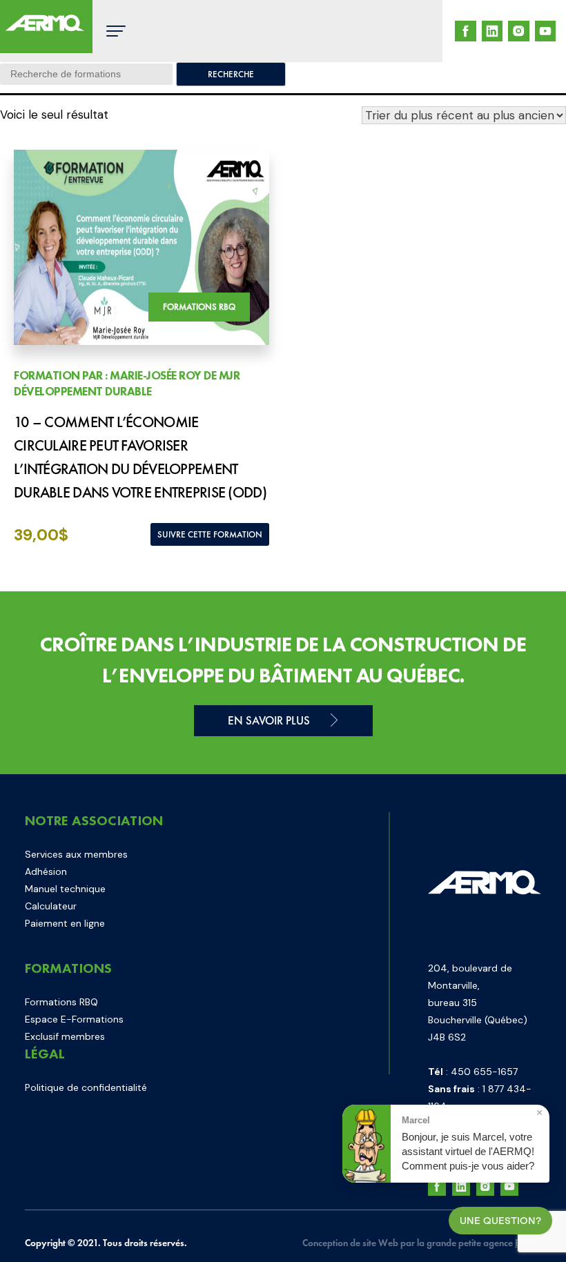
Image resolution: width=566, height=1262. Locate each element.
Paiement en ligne (65, 923)
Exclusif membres (65, 1036)
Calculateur (51, 906)
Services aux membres (76, 854)
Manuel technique (65, 889)
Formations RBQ (61, 1002)
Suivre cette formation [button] (209, 534)
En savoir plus (269, 720)
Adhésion (46, 871)
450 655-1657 (484, 1071)
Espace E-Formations (74, 1019)
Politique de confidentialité (86, 1087)
